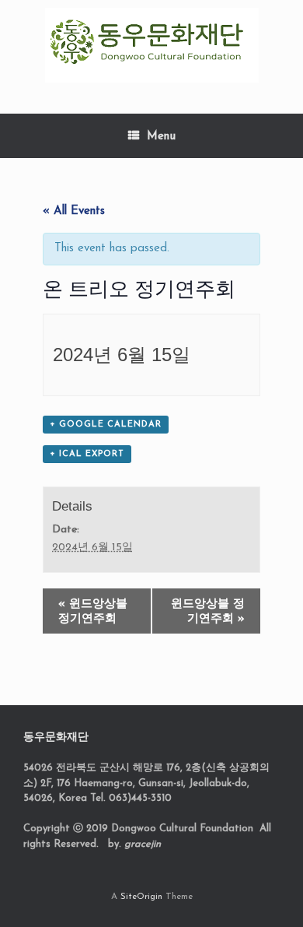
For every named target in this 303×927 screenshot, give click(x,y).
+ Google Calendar (106, 424)
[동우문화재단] (151, 45)
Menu (161, 136)
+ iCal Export (87, 454)
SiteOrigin (141, 896)
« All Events (74, 211)
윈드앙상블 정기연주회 (92, 612)
